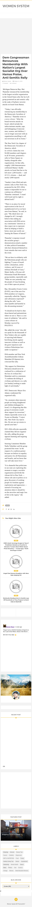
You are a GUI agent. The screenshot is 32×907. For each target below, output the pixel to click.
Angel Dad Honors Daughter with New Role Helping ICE (16, 574)
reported (14, 323)
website (9, 151)
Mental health (14, 864)
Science (20, 867)
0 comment (13, 83)
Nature (22, 864)
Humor (17, 861)
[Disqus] (16, 646)
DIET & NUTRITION (8, 858)
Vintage (5, 870)
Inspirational (24, 861)
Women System (16, 6)
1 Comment (5, 83)
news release (10, 119)
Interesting (6, 864)
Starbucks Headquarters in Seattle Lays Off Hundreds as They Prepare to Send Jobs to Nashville (16, 600)
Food (17, 858)
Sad (15, 867)
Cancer (5, 855)
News (7, 505)
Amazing (5, 852)
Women (11, 870)
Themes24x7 (21, 904)
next (4, 766)
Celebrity (11, 855)
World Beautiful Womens (21, 870)
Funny (22, 858)
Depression (19, 855)
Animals (12, 852)
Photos (10, 867)
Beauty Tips (19, 852)
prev (3, 766)
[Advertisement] (16, 36)
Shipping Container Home (11, 834)
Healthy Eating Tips (8, 861)
